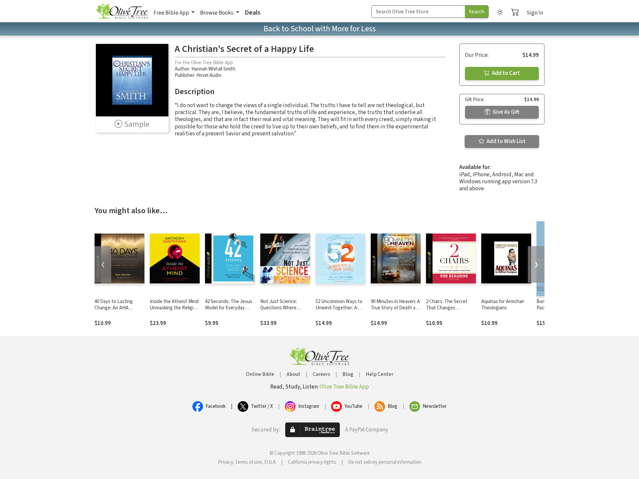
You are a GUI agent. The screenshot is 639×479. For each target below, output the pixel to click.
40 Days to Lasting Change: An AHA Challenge (114, 308)
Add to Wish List (506, 141)
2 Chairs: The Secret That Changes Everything (447, 308)
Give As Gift (506, 112)
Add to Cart (505, 73)
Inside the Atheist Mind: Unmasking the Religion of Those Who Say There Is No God (174, 311)
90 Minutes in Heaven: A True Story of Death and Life (396, 308)
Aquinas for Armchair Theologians (502, 304)
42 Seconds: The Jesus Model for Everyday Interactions (228, 308)
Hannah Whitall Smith (213, 69)
